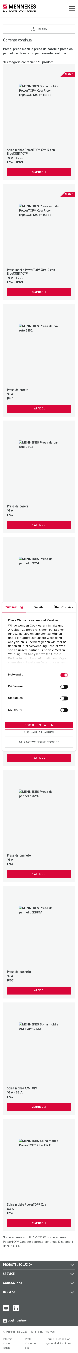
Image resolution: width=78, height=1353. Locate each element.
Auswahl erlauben (39, 732)
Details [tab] (38, 607)
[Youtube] (6, 1308)
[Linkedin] (16, 1308)
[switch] (64, 687)
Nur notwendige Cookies (39, 742)
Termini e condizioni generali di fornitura (58, 1341)
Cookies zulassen (39, 725)
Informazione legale (8, 1343)
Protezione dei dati (30, 1343)
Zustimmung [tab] (14, 607)
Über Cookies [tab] (63, 607)
